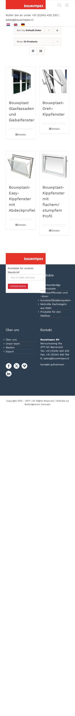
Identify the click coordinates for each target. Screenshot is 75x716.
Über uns (11, 339)
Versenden (18, 286)
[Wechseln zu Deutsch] (23, 24)
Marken (10, 347)
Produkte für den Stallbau (50, 313)
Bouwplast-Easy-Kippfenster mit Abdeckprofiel (22, 199)
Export (10, 351)
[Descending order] (57, 30)
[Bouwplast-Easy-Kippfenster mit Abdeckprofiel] (20, 166)
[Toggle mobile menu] (67, 5)
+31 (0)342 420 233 (57, 350)
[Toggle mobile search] (59, 5)
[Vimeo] (24, 366)
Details (22, 134)
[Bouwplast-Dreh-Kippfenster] (54, 81)
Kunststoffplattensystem (54, 300)
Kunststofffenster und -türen (54, 294)
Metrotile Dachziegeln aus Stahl (53, 306)
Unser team (13, 343)
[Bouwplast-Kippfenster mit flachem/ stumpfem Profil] (54, 166)
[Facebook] (9, 366)
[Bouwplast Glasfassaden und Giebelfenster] (20, 81)
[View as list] (40, 51)
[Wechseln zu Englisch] (15, 24)
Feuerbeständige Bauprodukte (50, 287)
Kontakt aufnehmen (52, 364)
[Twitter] (16, 366)
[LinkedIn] (9, 373)
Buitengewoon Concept (37, 404)
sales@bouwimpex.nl (19, 19)
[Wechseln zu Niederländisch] (8, 24)
